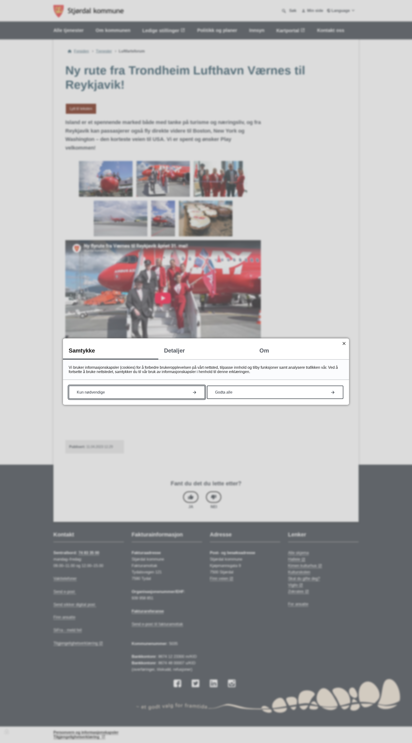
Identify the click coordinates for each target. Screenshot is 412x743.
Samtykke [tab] (82, 350)
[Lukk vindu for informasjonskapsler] (343, 343)
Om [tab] (264, 350)
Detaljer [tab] (174, 350)
